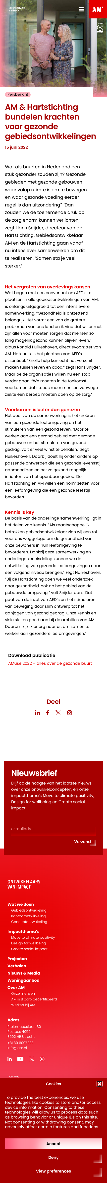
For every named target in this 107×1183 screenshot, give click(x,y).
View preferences (53, 1171)
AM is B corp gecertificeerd (34, 999)
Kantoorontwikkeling (28, 916)
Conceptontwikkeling (29, 922)
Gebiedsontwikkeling (29, 910)
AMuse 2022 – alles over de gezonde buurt (50, 663)
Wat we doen (20, 904)
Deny (53, 1157)
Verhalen (16, 966)
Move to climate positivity (33, 937)
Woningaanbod (23, 980)
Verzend (82, 842)
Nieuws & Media (23, 973)
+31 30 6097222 (20, 1042)
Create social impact (29, 949)
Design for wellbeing (28, 943)
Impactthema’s (23, 931)
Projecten (17, 958)
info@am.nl (17, 1047)
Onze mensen (23, 993)
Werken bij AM (23, 1005)
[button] (99, 1083)
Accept (53, 1144)
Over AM (16, 987)
